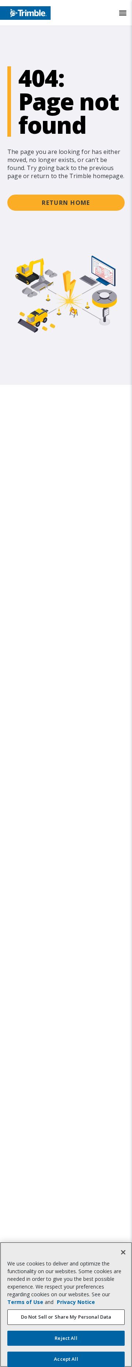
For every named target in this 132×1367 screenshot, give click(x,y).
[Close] (123, 1252)
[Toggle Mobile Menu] (122, 13)
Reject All (66, 1338)
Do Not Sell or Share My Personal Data (66, 1316)
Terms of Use (25, 1301)
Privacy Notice (76, 1301)
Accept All (66, 1359)
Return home (66, 203)
